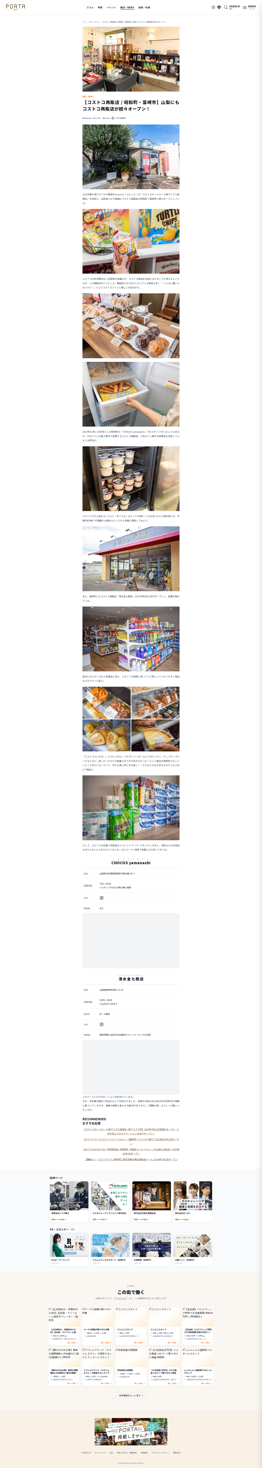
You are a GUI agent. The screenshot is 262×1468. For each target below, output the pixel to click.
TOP (84, 22)
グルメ (90, 7)
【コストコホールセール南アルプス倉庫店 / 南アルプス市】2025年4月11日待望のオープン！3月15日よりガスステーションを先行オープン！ (131, 1131)
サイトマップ (100, 1452)
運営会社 (176, 1452)
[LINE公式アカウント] (219, 7)
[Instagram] (213, 7)
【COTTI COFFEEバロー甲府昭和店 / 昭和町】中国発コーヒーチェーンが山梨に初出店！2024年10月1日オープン (131, 1151)
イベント (111, 7)
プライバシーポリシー (160, 1452)
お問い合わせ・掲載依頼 (127, 1452)
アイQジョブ (120, 1298)
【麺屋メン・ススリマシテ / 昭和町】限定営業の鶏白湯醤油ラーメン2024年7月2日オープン (131, 1159)
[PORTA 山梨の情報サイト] (15, 7)
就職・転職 (144, 7)
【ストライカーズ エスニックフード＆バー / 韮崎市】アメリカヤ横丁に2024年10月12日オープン (131, 1141)
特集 (100, 7)
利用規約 (144, 1452)
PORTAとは (86, 1452)
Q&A (111, 1452)
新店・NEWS (127, 7)
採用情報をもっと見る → (131, 1395)
